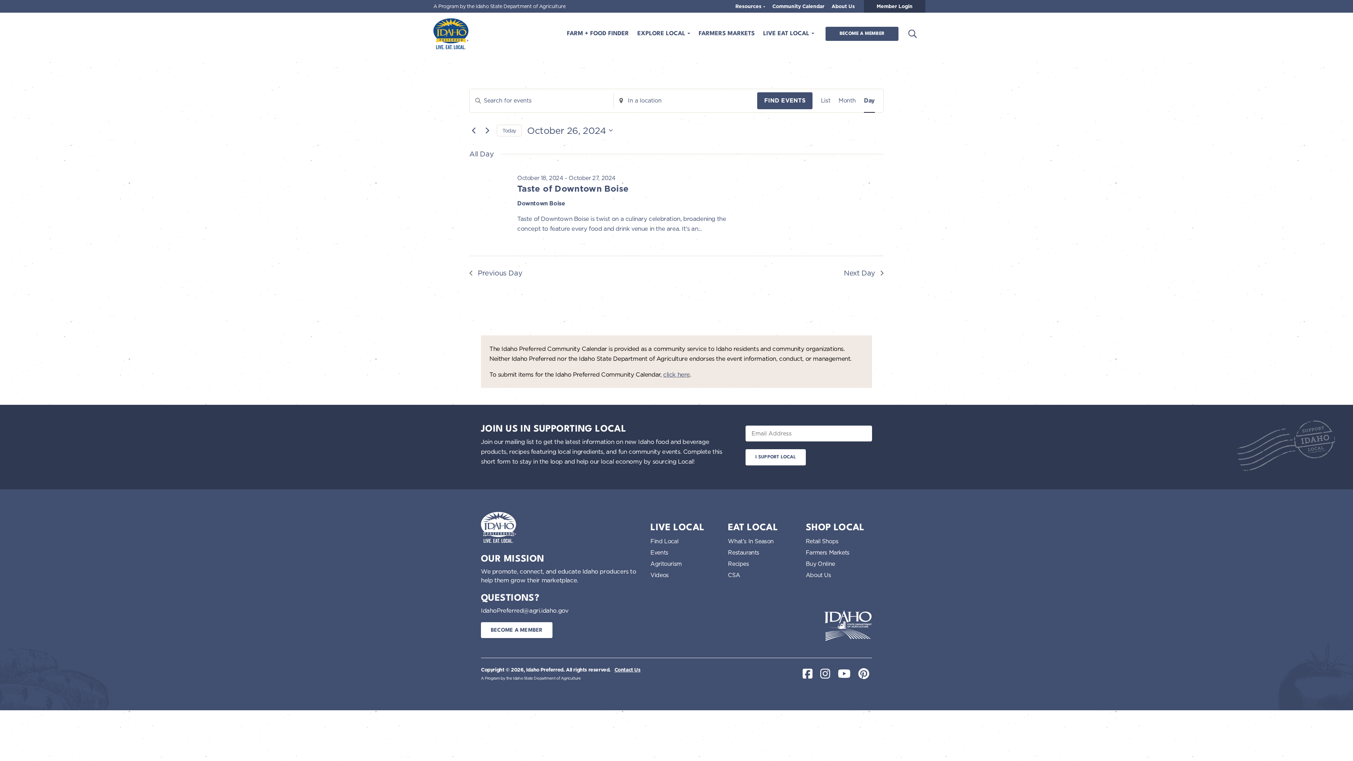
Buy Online (820, 563)
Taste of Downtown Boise (573, 188)
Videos (659, 575)
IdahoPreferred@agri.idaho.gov (524, 610)
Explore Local (662, 34)
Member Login (895, 6)
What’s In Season (751, 541)
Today (509, 131)
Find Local (664, 541)
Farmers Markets (727, 34)
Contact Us (627, 670)
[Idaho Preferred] (451, 33)
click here (676, 374)
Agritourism (666, 563)
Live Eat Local (787, 34)
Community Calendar (798, 6)
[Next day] (487, 130)
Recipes (738, 563)
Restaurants (743, 552)
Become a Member (862, 33)
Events (659, 552)
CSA (734, 575)
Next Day (859, 272)
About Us (843, 6)
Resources (749, 6)
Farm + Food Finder (598, 34)
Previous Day (500, 272)
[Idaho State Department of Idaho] (848, 625)
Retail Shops (822, 541)
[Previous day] (473, 130)
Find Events (784, 100)
